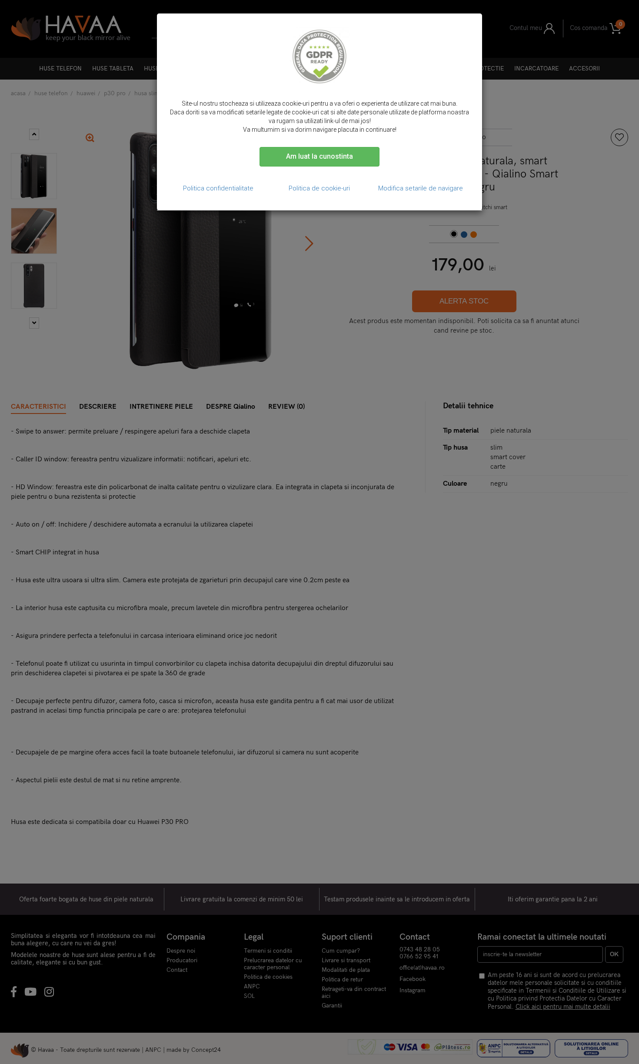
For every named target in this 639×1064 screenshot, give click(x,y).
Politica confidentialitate (218, 188)
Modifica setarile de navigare (420, 188)
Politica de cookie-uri (319, 188)
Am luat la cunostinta (319, 156)
